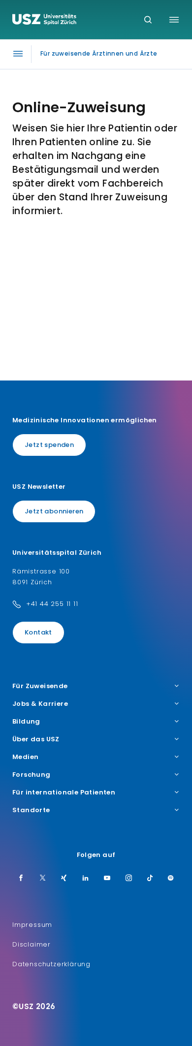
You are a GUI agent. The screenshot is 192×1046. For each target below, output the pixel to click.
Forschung (31, 774)
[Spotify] (170, 878)
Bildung (26, 721)
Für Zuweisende (40, 686)
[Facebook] (21, 878)
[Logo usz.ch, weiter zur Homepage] (44, 21)
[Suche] (148, 20)
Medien (25, 757)
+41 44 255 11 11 (52, 603)
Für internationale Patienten (63, 792)
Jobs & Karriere (40, 703)
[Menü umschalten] (174, 20)
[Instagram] (129, 878)
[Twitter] (42, 878)
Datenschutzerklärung (51, 964)
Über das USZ (36, 739)
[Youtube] (107, 878)
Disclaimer (31, 944)
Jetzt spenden (49, 444)
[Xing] (64, 878)
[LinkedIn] (85, 878)
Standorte (31, 810)
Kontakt (38, 632)
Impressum (32, 924)
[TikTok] (150, 878)
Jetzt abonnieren (54, 511)
